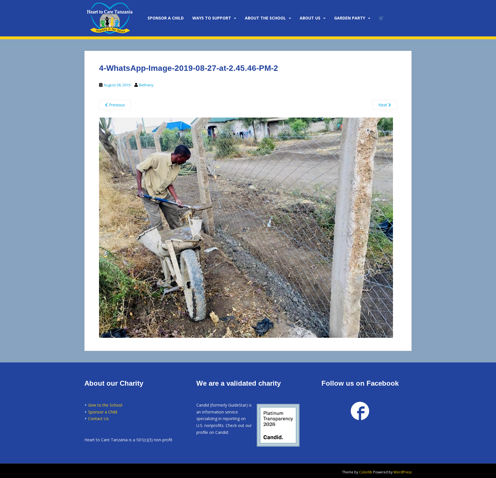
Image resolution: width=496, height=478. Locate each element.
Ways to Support (211, 18)
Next (383, 105)
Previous (116, 105)
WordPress (403, 472)
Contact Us (98, 418)
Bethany (146, 84)
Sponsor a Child (102, 412)
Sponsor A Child (166, 18)
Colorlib (365, 472)
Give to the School (105, 405)
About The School (265, 18)
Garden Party (349, 18)
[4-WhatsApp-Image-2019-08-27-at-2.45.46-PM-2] (246, 227)
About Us (310, 18)
